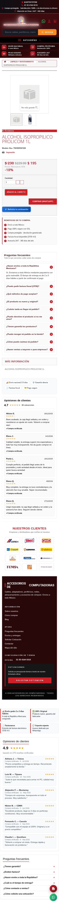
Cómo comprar (11, 615)
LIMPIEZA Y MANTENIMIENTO (22, 62)
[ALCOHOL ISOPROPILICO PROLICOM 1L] (16, 120)
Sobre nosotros (11, 611)
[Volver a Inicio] (5, 62)
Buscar (49, 32)
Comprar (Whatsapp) (42, 201)
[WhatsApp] (43, 21)
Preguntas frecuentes (14, 631)
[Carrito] (55, 21)
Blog (7, 619)
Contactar (9, 644)
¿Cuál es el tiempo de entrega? (18, 883)
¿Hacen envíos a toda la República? (20, 877)
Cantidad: (9, 178)
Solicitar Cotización (13, 640)
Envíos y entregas (12, 635)
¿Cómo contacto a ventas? (16, 888)
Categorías (30, 40)
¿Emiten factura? (11, 872)
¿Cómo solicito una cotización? (18, 894)
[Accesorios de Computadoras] (21, 21)
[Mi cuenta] (49, 21)
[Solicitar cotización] (53, 888)
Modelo (5, 148)
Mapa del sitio (11, 648)
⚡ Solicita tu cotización (16, 209)
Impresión (10, 152)
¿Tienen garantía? (12, 866)
